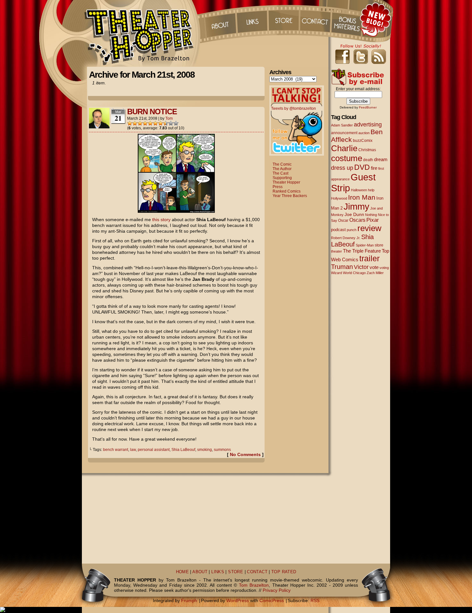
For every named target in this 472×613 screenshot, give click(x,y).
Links (252, 19)
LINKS (217, 572)
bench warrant (115, 449)
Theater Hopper (143, 33)
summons (222, 449)
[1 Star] (129, 123)
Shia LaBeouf (183, 449)
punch (351, 230)
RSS (314, 600)
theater (336, 251)
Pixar (372, 220)
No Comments (245, 454)
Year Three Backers (290, 196)
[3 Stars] (140, 123)
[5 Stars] (150, 123)
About (220, 19)
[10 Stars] (176, 123)
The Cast (280, 173)
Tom (169, 118)
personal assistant (154, 449)
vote (374, 267)
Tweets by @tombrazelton (293, 108)
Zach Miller (375, 273)
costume (346, 158)
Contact (316, 19)
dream (381, 159)
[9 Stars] (170, 123)
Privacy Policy (277, 590)
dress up (342, 168)
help (371, 190)
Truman (342, 266)
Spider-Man (365, 245)
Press (278, 187)
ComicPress (271, 600)
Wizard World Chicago (348, 273)
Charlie (344, 148)
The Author (282, 169)
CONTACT (257, 572)
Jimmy (356, 206)
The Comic (282, 164)
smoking (204, 449)
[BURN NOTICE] (176, 211)
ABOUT (199, 572)
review (369, 228)
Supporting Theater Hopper (286, 180)
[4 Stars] (145, 123)
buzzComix (362, 140)
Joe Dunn (354, 214)
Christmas (367, 150)
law (133, 449)
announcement (344, 133)
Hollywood (339, 198)
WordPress (237, 600)
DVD (362, 167)
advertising (368, 124)
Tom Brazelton (254, 585)
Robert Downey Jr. (345, 238)
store (379, 245)
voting (384, 268)
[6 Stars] (155, 123)
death (368, 160)
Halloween (359, 190)
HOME (182, 572)
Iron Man (361, 197)
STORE (235, 572)
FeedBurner (368, 107)
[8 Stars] (165, 123)
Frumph (189, 600)
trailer (369, 258)
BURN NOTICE (152, 111)
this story (161, 219)
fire (374, 168)
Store (284, 19)
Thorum (348, 19)
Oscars (357, 220)
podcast (338, 229)
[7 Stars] (160, 123)
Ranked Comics (287, 191)
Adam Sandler (342, 125)
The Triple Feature (362, 251)
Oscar (343, 220)
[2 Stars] (134, 123)
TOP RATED (283, 572)
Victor (361, 266)
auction (364, 133)
